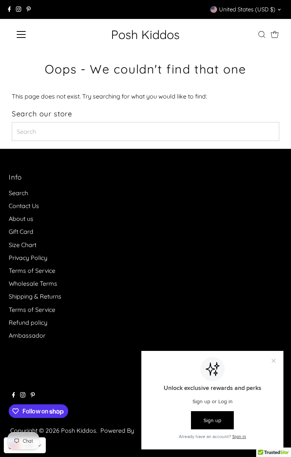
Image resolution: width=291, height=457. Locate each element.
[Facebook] (9, 9)
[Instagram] (18, 9)
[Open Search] (261, 34)
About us (21, 218)
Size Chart (22, 245)
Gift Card (21, 231)
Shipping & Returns (35, 296)
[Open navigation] (43, 34)
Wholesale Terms (33, 283)
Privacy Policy (28, 257)
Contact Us (24, 206)
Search (18, 193)
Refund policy (28, 322)
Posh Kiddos (145, 34)
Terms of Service (32, 270)
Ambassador (27, 335)
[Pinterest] (29, 9)
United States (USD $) (247, 9)
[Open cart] (274, 34)
